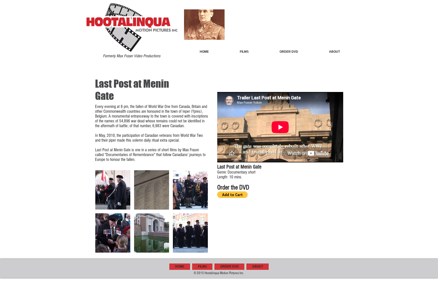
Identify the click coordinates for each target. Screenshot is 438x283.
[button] (112, 190)
